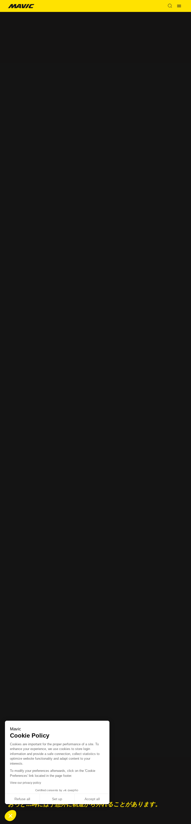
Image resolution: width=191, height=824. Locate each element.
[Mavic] (21, 5)
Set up (57, 799)
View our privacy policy (25, 783)
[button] (10, 816)
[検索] (170, 6)
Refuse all (22, 799)
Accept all (92, 799)
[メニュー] (179, 6)
